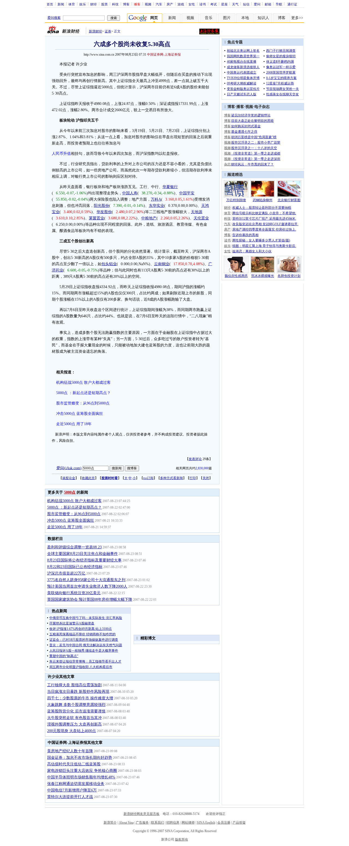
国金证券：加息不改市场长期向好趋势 (79, 758)
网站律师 (188, 822)
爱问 (257, 4)
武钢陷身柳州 (262, 200)
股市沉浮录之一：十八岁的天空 (254, 148)
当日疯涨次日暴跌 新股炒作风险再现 (78, 692)
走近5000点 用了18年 (74, 424)
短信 (246, 4)
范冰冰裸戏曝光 (262, 276)
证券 (108, 31)
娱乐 (82, 4)
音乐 (208, 18)
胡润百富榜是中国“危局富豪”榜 (253, 137)
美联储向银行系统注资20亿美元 (74, 593)
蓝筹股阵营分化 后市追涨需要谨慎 (76, 711)
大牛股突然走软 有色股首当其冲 (74, 718)
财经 (93, 4)
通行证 (292, 4)
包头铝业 (109, 264)
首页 (50, 4)
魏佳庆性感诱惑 (236, 276)
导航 (279, 4)
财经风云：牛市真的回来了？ (252, 164)
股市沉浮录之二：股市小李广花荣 (255, 142)
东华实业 (156, 206)
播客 (240, 107)
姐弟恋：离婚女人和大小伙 (252, 251)
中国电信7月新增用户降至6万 (72, 790)
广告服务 (142, 822)
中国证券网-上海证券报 (164, 54)
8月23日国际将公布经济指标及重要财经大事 (84, 560)
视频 (148, 4)
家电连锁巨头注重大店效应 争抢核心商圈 (82, 771)
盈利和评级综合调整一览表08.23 (74, 547)
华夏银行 (170, 187)
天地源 (196, 212)
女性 (191, 4)
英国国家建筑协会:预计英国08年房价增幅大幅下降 (89, 599)
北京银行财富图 (289, 200)
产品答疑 (239, 822)
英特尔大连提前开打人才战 (70, 797)
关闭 (206, 478)
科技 (115, 4)
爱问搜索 (54, 18)
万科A (156, 199)
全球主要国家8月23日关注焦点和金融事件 (82, 554)
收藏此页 (88, 478)
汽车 (159, 4)
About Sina (126, 822)
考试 (213, 4)
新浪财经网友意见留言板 (142, 814)
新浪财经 (95, 31)
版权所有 (181, 839)
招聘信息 (172, 822)
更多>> (297, 18)
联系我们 (157, 822)
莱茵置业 (96, 218)
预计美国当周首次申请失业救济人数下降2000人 (87, 586)
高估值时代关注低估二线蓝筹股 (74, 764)
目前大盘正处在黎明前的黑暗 (252, 121)
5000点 (70, 492)
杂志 (227, 164)
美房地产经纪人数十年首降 (70, 751)
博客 (126, 4)
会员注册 (223, 822)
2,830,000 (202, 468)
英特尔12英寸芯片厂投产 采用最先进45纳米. (264, 218)
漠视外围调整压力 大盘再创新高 (74, 724)
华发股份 (104, 212)
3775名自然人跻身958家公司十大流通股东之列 (86, 580)
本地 (245, 18)
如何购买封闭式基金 (246, 126)
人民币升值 (61, 154)
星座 (224, 4)
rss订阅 (148, 478)
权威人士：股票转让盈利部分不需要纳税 (261, 208)
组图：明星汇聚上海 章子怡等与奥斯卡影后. (264, 246)
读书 (202, 4)
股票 (104, 4)
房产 (170, 4)
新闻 (61, 4)
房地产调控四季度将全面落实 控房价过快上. (264, 229)
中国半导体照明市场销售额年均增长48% (81, 777)
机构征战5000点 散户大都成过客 (83, 382)
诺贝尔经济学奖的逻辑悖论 (250, 115)
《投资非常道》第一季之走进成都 (255, 153)
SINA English (206, 822)
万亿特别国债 (236, 200)
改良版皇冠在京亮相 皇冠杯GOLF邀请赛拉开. (265, 224)
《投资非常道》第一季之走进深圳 (255, 159)
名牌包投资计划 (289, 276)
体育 (71, 4)
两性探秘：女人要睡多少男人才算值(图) (261, 240)
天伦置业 (201, 218)
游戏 (180, 4)
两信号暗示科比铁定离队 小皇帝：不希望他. (264, 213)
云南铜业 (161, 264)
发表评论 (195, 459)
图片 (227, 18)
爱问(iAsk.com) (69, 468)
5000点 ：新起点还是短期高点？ (83, 393)
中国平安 (186, 193)
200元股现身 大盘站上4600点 (71, 731)
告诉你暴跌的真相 (245, 235)
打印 (192, 478)
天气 (235, 4)
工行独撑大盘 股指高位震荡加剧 (74, 685)
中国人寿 (129, 193)
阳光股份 (101, 206)
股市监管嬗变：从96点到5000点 (83, 403)
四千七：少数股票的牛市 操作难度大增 (80, 698)
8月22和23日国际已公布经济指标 (75, 567)
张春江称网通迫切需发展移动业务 (75, 784)
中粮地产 (149, 218)
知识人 (263, 18)
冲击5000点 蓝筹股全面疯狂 (79, 414)
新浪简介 (110, 822)
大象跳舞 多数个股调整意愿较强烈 (76, 705)
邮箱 (268, 4)
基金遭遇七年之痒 (244, 132)
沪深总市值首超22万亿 (66, 573)
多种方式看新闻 (171, 478)
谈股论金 (68, 478)
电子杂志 (262, 107)
